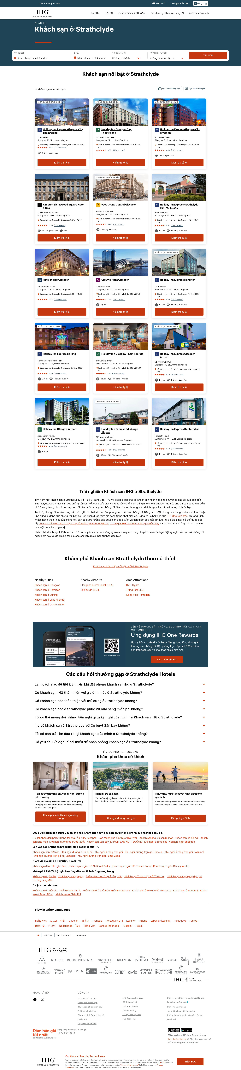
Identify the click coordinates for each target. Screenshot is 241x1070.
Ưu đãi (109, 13)
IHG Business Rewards (132, 997)
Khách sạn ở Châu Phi (68, 894)
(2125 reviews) (119, 450)
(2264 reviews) (119, 150)
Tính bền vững (129, 1010)
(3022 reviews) (177, 375)
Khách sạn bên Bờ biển (46, 852)
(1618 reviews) (177, 449)
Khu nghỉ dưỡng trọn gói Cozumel (184, 852)
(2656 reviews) (60, 148)
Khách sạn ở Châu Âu (45, 890)
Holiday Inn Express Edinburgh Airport (119, 431)
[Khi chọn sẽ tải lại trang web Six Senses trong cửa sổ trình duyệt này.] (42, 959)
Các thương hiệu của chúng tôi (167, 13)
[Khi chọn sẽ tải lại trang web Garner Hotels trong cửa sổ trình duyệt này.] (120, 971)
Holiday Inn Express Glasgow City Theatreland (63, 131)
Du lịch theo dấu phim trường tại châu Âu (56, 837)
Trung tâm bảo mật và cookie (181, 1010)
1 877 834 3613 (66, 1032)
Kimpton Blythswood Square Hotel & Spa (63, 206)
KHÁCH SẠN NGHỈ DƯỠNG (126, 841)
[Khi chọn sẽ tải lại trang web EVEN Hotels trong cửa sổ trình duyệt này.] (75, 971)
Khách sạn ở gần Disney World (170, 866)
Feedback (171, 1019)
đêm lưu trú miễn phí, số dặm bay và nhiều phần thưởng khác (74, 523)
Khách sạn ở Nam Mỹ (185, 890)
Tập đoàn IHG (128, 1018)
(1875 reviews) (118, 373)
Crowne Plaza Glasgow (115, 280)
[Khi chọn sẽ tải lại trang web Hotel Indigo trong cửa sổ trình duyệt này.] (141, 959)
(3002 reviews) (60, 446)
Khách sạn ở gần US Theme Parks (131, 866)
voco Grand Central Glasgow (118, 204)
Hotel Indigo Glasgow (56, 280)
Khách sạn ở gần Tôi (44, 876)
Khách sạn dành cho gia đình (49, 866)
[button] (200, 3)
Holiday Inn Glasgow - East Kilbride (122, 354)
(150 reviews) (59, 225)
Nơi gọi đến (19, 53)
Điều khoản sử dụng (176, 1006)
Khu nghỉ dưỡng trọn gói (109, 852)
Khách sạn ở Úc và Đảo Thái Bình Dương (106, 890)
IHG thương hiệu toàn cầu (90, 1006)
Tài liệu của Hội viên (131, 1014)
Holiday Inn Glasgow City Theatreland (116, 131)
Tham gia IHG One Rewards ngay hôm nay (134, 523)
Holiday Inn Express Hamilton (177, 280)
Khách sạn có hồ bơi (186, 837)
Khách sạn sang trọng (71, 876)
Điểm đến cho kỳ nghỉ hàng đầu (104, 876)
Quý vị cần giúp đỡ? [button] (49, 3)
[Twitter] (42, 999)
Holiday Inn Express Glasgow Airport (177, 356)
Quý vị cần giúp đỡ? (87, 1023)
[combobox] (42, 58)
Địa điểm (95, 13)
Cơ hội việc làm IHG (87, 998)
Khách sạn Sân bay (98, 841)
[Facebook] (35, 999)
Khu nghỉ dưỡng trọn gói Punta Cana (99, 855)
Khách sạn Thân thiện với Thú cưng (144, 876)
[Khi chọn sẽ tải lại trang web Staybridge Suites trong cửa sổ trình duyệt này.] (164, 971)
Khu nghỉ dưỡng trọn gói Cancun (143, 852)
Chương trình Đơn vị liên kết (91, 1015)
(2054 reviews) (60, 373)
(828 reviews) (118, 224)
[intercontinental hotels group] (43, 13)
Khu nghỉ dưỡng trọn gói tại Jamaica (54, 855)
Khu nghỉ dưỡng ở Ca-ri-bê (76, 852)
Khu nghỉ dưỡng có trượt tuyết (67, 841)
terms (162, 1062)
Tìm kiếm (208, 55)
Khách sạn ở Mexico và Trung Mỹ (151, 890)
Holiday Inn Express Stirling (59, 354)
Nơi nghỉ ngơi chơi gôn (182, 841)
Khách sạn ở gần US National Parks (89, 866)
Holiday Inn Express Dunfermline (179, 429)
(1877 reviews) (177, 299)
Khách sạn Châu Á (69, 890)
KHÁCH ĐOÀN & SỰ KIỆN (131, 13)
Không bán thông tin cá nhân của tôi (184, 1015)
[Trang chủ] (38, 935)
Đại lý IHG (82, 1019)
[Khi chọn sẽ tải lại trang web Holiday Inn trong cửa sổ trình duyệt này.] (106, 971)
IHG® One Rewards (199, 13)
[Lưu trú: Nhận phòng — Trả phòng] (90, 57)
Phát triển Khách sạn (87, 1010)
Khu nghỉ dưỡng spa (155, 841)
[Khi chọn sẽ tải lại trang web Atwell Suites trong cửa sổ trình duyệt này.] (146, 971)
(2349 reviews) (60, 299)
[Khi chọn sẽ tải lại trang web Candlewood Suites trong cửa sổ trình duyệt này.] (197, 971)
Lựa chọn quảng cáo (177, 1002)
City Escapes (88, 837)
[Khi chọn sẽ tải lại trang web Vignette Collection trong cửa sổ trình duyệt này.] (105, 959)
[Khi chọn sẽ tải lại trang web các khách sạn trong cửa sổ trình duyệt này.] (57, 959)
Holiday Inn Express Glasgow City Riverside (180, 131)
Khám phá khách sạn (87, 1002)
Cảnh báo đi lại (129, 1002)
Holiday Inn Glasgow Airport (60, 429)
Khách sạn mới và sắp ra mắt (156, 837)
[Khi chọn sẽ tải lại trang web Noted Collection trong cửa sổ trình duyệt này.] (157, 959)
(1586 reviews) (177, 225)
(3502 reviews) (119, 299)
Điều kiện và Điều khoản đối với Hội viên (186, 997)
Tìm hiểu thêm (177, 1039)
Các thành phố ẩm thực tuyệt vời (117, 837)
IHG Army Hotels (130, 1006)
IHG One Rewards (177, 515)
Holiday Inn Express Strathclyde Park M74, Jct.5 (179, 206)
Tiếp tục (190, 1061)
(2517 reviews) (177, 150)
